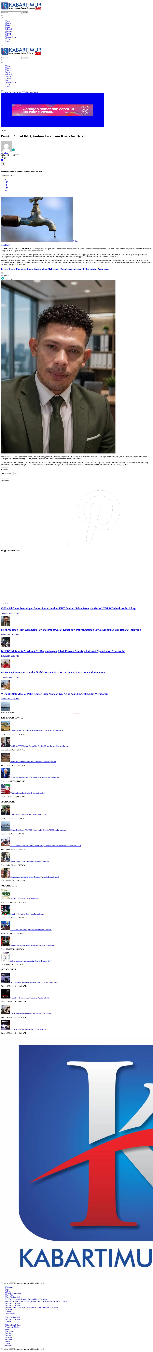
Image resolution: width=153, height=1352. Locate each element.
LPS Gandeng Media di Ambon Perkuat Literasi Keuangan (26, 1299)
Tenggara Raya (10, 37)
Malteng (8, 33)
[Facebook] (5, 180)
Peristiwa (8, 1333)
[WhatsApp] (6, 191)
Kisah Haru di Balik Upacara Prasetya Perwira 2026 (28, 814)
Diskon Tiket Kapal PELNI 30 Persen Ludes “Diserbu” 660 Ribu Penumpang (38, 830)
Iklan (7, 1289)
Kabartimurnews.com (13, 1293)
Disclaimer (9, 1287)
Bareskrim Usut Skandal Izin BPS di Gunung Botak (19, 92)
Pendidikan (9, 1335)
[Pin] (6, 188)
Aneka (7, 1343)
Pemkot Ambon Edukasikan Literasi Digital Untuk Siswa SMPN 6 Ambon (31, 1307)
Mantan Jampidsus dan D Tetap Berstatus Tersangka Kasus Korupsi (34, 877)
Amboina (8, 31)
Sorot (7, 1329)
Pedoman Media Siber (13, 1303)
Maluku (8, 23)
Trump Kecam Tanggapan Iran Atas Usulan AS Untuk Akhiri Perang (34, 777)
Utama (7, 21)
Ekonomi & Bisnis (11, 1327)
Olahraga (8, 1345)
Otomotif (8, 1339)
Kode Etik (9, 1295)
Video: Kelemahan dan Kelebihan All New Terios (28, 1029)
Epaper (7, 41)
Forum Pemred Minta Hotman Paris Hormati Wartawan (30, 861)
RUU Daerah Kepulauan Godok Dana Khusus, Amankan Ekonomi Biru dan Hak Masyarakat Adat (45, 846)
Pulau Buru (9, 35)
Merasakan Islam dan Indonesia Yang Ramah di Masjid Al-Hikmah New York (37, 730)
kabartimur (5, 153)
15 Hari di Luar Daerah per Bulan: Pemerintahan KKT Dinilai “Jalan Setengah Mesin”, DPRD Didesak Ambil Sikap (55, 269)
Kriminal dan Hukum (12, 1325)
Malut (7, 25)
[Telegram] (6, 185)
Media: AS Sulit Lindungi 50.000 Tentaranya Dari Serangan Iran (33, 762)
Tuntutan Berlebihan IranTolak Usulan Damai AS (27, 793)
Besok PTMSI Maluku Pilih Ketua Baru (24, 898)
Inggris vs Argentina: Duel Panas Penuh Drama (27, 914)
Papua (7, 27)
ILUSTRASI (5, 245)
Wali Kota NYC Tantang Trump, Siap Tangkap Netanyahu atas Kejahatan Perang (39, 746)
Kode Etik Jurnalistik (12, 1297)
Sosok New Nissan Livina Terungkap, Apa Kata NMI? (29, 998)
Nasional (8, 1337)
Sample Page (10, 1313)
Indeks (7, 1291)
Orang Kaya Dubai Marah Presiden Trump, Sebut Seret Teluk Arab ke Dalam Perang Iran (37, 1301)
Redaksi (8, 1311)
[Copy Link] (6, 194)
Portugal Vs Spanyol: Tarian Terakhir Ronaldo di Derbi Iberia (32, 945)
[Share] (3, 164)
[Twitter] (6, 183)
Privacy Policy (10, 1309)
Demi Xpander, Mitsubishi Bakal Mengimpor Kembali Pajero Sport (34, 982)
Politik (7, 1341)
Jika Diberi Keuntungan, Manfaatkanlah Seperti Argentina (31, 930)
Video (7, 39)
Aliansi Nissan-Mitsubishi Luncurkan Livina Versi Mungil (31, 1013)
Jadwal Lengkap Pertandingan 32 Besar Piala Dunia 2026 (30, 961)
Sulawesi (8, 29)
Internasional (9, 1331)
